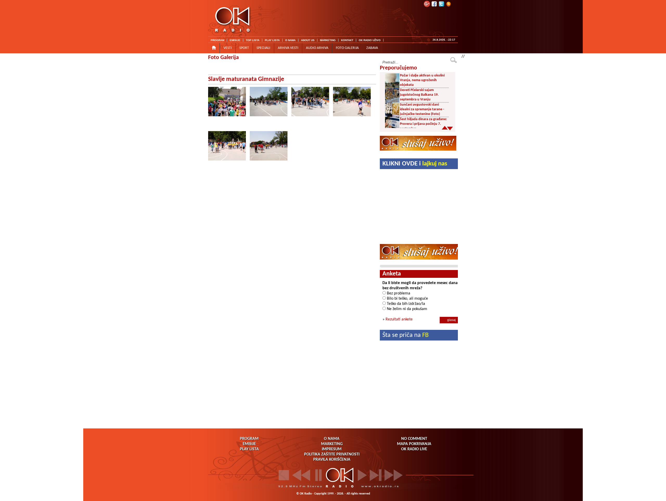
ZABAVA (372, 48)
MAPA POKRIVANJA (414, 444)
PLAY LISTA (272, 40)
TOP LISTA (252, 40)
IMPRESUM (332, 449)
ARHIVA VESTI (288, 48)
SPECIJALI (263, 48)
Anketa (391, 274)
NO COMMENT (414, 439)
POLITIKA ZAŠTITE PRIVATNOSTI (332, 454)
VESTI (227, 48)
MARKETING (328, 40)
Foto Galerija (223, 58)
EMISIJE (235, 40)
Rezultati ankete (399, 319)
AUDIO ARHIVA (317, 48)
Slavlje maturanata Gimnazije (246, 79)
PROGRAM (217, 40)
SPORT (244, 48)
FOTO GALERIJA (347, 48)
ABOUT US (308, 40)
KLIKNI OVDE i (414, 163)
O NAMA (290, 40)
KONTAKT (347, 40)
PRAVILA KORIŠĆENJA (331, 460)
